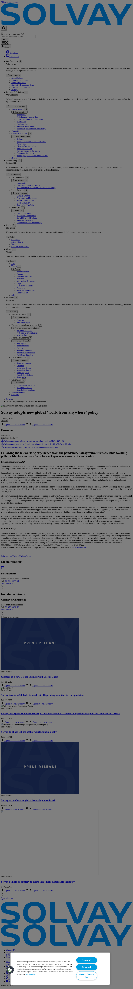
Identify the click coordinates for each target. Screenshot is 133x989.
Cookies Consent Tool (86, 975)
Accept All (86, 960)
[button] (10, 970)
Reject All (86, 967)
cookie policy (31, 974)
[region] (60, 969)
